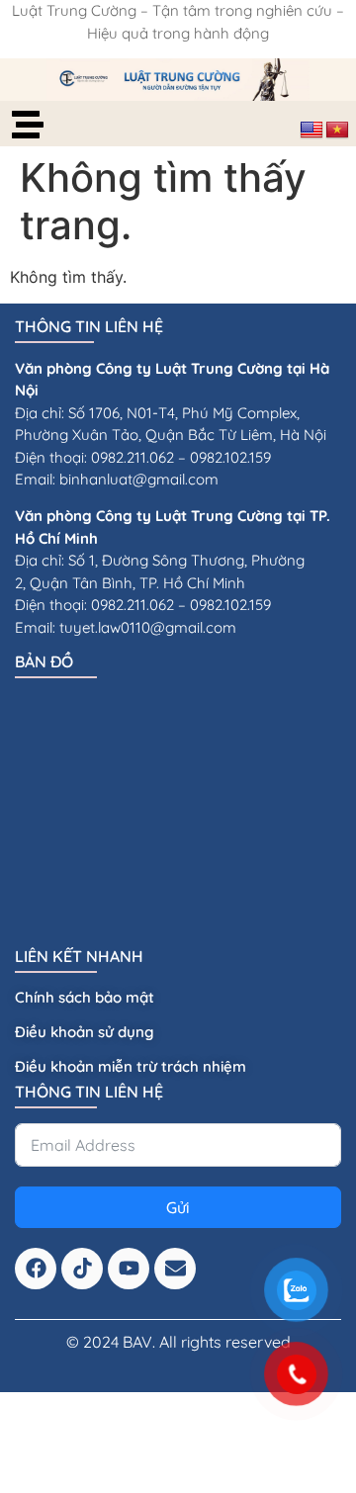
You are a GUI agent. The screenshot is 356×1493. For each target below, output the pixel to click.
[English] (311, 130)
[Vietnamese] (337, 130)
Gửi (178, 1207)
